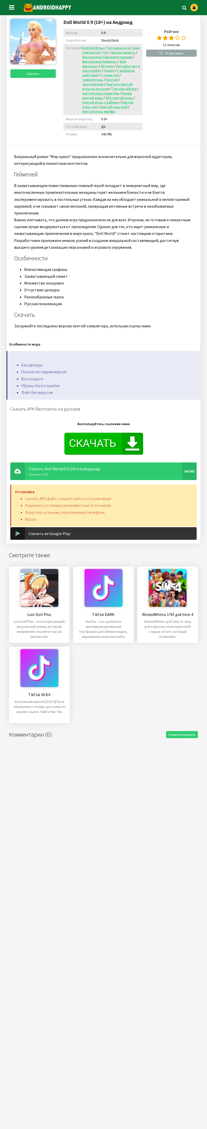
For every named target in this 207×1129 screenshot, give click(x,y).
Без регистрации (118, 57)
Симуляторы (92, 79)
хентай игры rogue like (100, 93)
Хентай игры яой (113, 107)
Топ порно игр (118, 48)
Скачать (33, 73)
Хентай (112, 79)
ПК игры (107, 66)
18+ (106, 52)
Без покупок (92, 57)
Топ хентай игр (124, 88)
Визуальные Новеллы (99, 61)
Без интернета (123, 52)
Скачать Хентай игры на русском (107, 86)
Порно (109, 70)
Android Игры (93, 48)
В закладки (174, 53)
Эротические (93, 84)
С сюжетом (110, 75)
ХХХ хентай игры (119, 98)
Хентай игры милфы (98, 111)
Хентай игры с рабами (100, 102)
